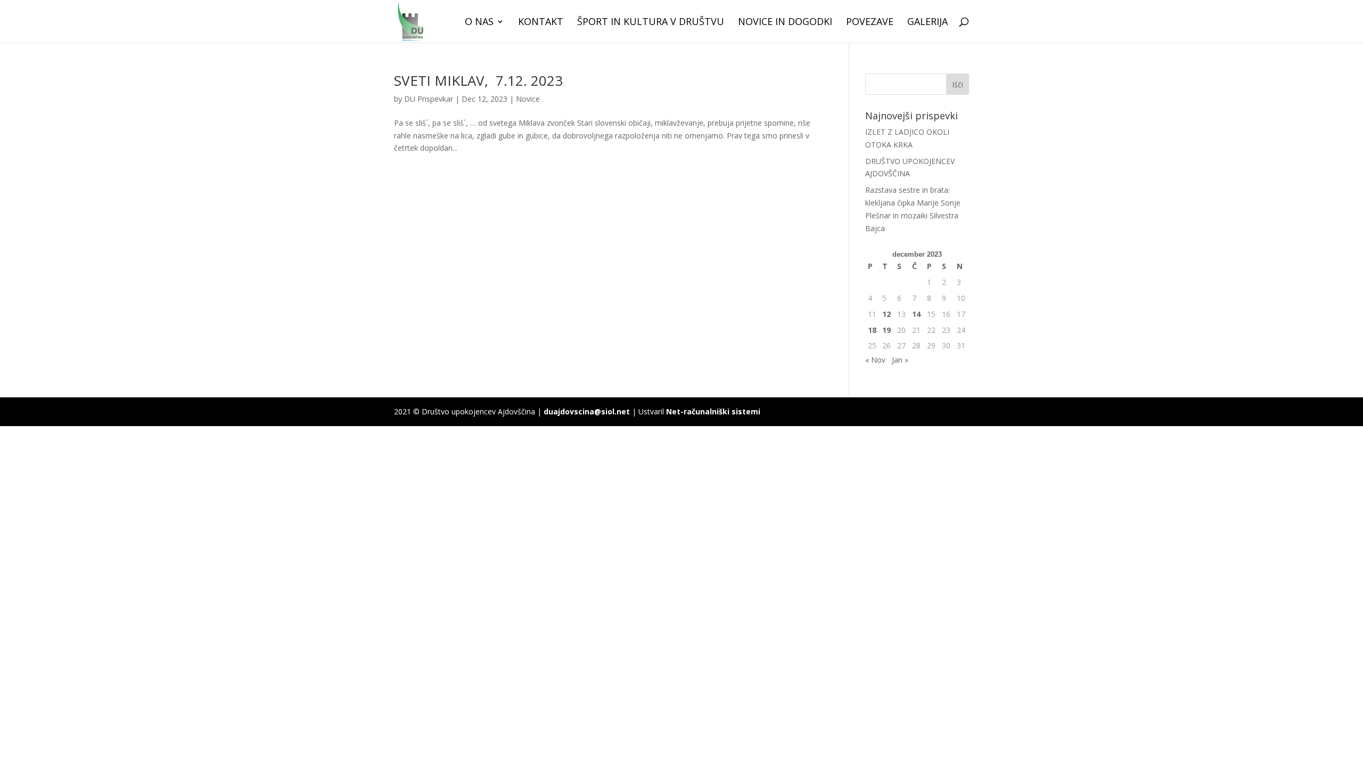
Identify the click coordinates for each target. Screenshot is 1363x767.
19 (886, 330)
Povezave (869, 23)
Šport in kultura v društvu (650, 23)
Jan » (900, 360)
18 (872, 330)
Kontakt (540, 23)
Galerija (927, 23)
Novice (528, 99)
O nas (479, 23)
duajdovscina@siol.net (587, 411)
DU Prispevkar (428, 99)
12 (886, 314)
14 (916, 314)
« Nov (875, 360)
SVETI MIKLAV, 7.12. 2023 (478, 80)
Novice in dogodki (785, 23)
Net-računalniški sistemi (713, 411)
